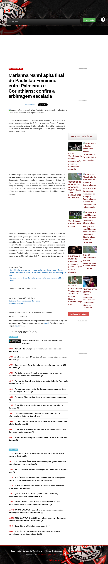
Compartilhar (29, 105)
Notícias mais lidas (17, 303)
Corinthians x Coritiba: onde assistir (74, 223)
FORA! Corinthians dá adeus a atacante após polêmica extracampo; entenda (75, 161)
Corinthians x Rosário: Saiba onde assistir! (89, 157)
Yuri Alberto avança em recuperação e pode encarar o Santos (37, 270)
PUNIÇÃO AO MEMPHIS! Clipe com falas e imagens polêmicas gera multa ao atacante (75, 264)
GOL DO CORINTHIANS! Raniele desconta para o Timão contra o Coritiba (90, 261)
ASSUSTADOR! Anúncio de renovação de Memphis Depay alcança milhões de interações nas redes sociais (89, 197)
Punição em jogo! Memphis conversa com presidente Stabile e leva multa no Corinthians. (89, 234)
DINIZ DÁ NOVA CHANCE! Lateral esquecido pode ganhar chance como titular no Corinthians (90, 298)
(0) (36, 350)
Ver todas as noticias (78, 314)
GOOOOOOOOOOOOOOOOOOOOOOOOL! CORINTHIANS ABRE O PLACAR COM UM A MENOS (74, 190)
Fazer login (89, 20)
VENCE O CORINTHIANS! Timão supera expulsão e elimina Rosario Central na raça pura (75, 295)
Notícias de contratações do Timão (24, 301)
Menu (15, 22)
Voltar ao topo (55, 560)
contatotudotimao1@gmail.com (84, 551)
